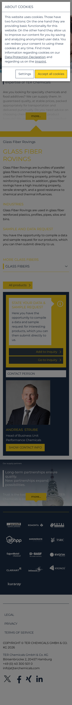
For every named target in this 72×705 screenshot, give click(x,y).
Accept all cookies (51, 74)
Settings (24, 74)
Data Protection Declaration (25, 57)
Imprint (40, 61)
